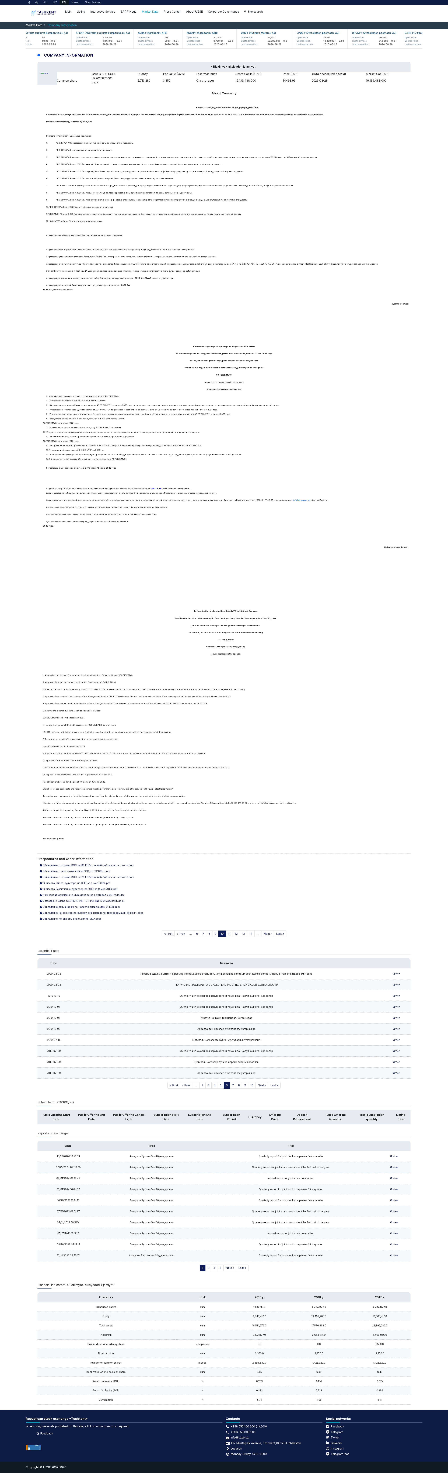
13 (243, 933)
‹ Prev (181, 933)
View (397, 973)
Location (236, 1448)
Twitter (335, 1437)
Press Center (172, 11)
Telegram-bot (340, 1454)
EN (64, 2)
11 (229, 933)
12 (236, 933)
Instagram (337, 1448)
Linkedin (336, 1443)
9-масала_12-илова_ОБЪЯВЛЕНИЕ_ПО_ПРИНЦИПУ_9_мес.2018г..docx (83, 900)
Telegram (337, 1432)
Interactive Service (102, 11)
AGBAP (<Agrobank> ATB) (178, 32)
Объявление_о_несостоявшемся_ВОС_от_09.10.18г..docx (76, 871)
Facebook (337, 1426)
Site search (255, 11)
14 (250, 933)
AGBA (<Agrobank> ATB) (129, 32)
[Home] (44, 13)
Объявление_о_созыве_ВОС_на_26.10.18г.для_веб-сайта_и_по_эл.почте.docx (88, 877)
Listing (81, 11)
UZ (55, 2)
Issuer (75, 2)
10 (222, 933)
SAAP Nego (128, 11)
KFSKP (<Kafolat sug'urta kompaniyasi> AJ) (79, 32)
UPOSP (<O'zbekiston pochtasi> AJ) (350, 32)
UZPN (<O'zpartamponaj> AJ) (399, 32)
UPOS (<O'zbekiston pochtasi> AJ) (294, 32)
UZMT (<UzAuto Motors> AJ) (234, 32)
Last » (280, 933)
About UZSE (194, 11)
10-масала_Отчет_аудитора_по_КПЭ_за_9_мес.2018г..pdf (76, 882)
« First (168, 933)
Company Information (62, 25)
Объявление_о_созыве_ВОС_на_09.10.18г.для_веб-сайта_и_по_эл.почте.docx (88, 865)
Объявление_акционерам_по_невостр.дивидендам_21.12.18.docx (81, 906)
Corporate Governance (223, 11)
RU (45, 2)
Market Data (150, 11)
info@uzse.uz (240, 1437)
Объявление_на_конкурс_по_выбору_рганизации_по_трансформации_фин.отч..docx (93, 912)
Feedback (46, 1433)
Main (68, 11)
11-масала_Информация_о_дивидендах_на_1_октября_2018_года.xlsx (83, 894)
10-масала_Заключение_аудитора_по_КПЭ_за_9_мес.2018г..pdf (79, 888)
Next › (268, 933)
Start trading (93, 2)
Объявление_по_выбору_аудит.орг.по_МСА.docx (72, 918)
